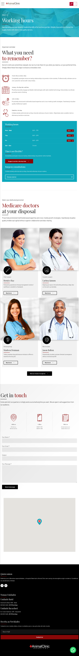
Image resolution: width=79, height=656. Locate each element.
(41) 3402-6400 (4, 605)
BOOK (69, 130)
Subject (4, 455)
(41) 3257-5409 (4, 614)
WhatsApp (14, 605)
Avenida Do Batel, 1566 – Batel (9, 602)
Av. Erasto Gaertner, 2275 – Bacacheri (11, 612)
